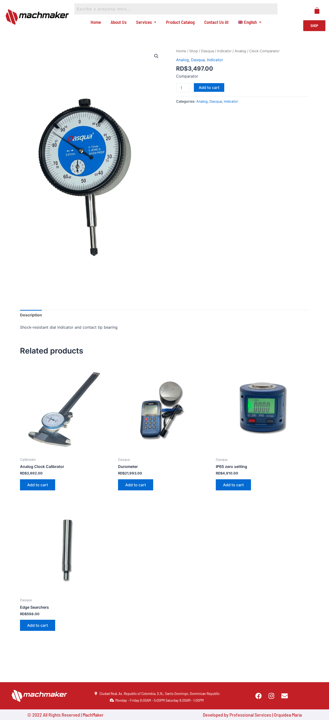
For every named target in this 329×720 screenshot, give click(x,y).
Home (96, 22)
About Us (118, 22)
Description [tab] (31, 315)
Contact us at (216, 22)
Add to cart (209, 87)
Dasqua (207, 51)
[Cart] (317, 10)
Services (144, 22)
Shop (193, 51)
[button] (156, 56)
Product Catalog (180, 22)
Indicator (224, 51)
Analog (240, 51)
